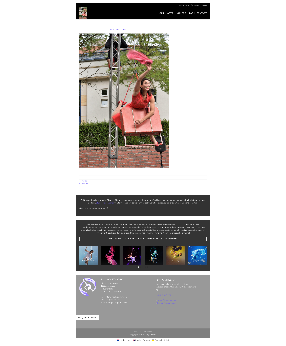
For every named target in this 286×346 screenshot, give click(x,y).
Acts (170, 13)
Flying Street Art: (163, 295)
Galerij (181, 13)
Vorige (83, 181)
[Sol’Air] (124, 100)
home (161, 13)
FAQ (191, 13)
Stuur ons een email (105, 203)
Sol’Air (124, 29)
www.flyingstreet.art (167, 300)
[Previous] (83, 257)
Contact (202, 13)
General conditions (143, 331)
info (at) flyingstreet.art (166, 303)
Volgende (84, 184)
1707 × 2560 (114, 29)
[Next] (203, 257)
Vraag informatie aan (87, 318)
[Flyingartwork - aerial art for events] (100, 13)
